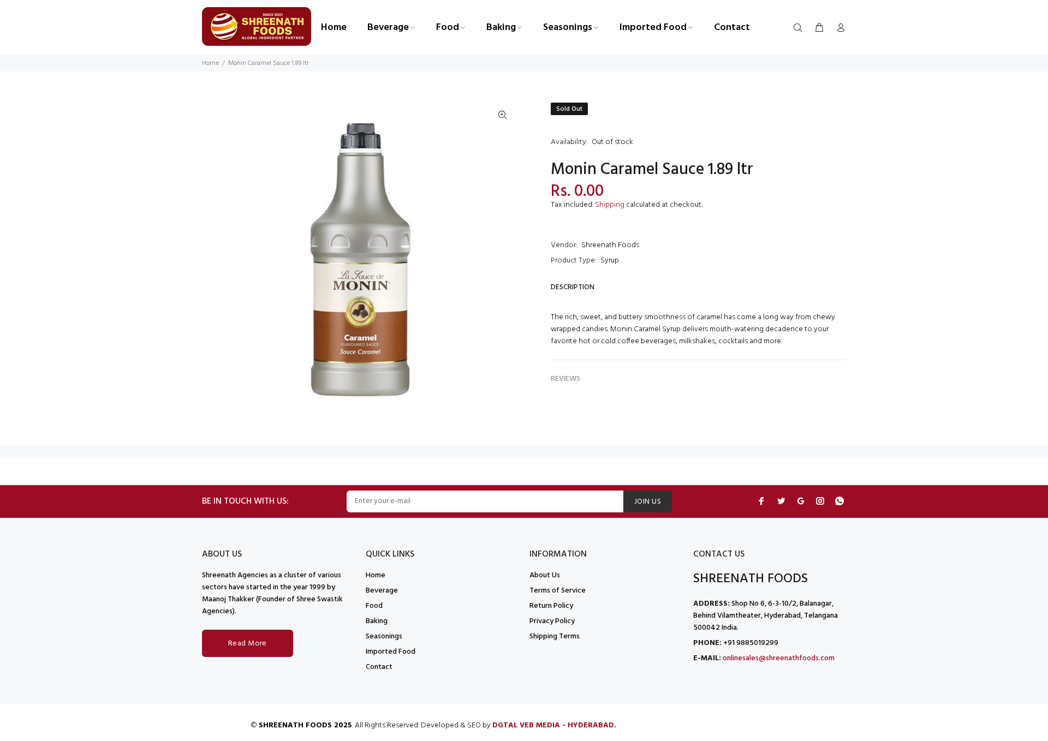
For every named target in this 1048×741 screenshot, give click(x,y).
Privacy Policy (552, 621)
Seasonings (384, 636)
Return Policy (551, 606)
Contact (379, 667)
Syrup (609, 260)
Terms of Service (557, 590)
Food (374, 606)
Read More (247, 643)
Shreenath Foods (610, 245)
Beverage (382, 590)
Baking (377, 621)
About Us (544, 575)
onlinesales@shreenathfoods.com (779, 658)
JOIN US (647, 501)
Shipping (609, 205)
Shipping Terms (554, 636)
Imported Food (390, 652)
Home (210, 63)
